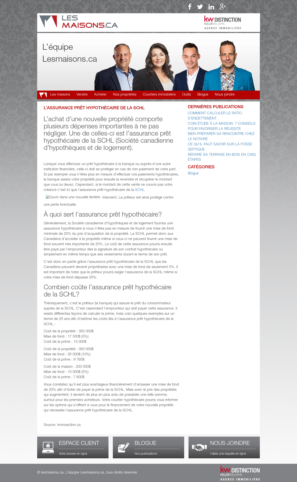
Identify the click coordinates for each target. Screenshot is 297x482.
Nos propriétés (124, 95)
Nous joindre (225, 95)
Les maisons (60, 95)
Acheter (100, 95)
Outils (186, 95)
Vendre (82, 95)
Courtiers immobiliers (159, 95)
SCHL (140, 190)
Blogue (202, 95)
